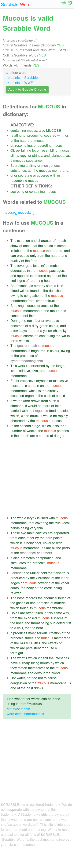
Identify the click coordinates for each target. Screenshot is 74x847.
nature (25, 140)
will (22, 290)
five (48, 320)
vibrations (43, 577)
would (32, 405)
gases (20, 602)
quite (50, 647)
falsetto (59, 572)
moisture (17, 385)
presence (27, 355)
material (60, 602)
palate (58, 537)
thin (40, 527)
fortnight (16, 652)
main (31, 532)
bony (30, 542)
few (16, 330)
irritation (16, 250)
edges (15, 582)
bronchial (39, 562)
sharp (26, 662)
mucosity (26, 212)
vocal (66, 522)
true (58, 522)
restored (40, 275)
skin (35, 370)
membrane (60, 170)
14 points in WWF (19, 82)
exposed (30, 618)
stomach (16, 405)
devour (39, 673)
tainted (15, 410)
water (17, 400)
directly (52, 390)
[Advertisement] (37, 476)
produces (20, 633)
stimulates (18, 562)
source (44, 435)
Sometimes (19, 285)
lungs (60, 365)
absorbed (17, 420)
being (25, 527)
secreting (45, 145)
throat (35, 622)
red (43, 350)
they (13, 667)
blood (14, 290)
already (39, 285)
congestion (32, 295)
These (15, 532)
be (27, 290)
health (48, 280)
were (26, 400)
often (30, 612)
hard (49, 537)
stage (36, 425)
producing (34, 135)
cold (62, 395)
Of (12, 150)
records (31, 597)
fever (21, 265)
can (13, 255)
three (14, 340)
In (11, 425)
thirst (32, 315)
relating (16, 135)
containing (18, 130)
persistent (33, 647)
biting (35, 662)
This (13, 365)
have (14, 662)
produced (17, 577)
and (47, 155)
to (24, 135)
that (34, 245)
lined (44, 517)
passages (56, 270)
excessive (27, 380)
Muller (34, 572)
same (58, 612)
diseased (17, 395)
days (55, 320)
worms (22, 658)
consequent (19, 315)
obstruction (51, 300)
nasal (24, 643)
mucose (10, 212)
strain (35, 385)
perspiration (45, 557)
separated (61, 532)
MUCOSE (53, 130)
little (60, 285)
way (66, 612)
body (30, 587)
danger (59, 435)
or (66, 135)
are (32, 435)
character (45, 240)
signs (21, 280)
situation (23, 240)
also (42, 130)
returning (36, 280)
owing (14, 295)
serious (42, 633)
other (30, 537)
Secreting (17, 165)
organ (29, 395)
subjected (57, 622)
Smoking (17, 305)
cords (14, 587)
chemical (50, 597)
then (28, 627)
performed (37, 365)
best (30, 687)
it (60, 320)
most (32, 633)
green (43, 325)
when (25, 415)
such (52, 400)
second (25, 425)
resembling (23, 145)
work (21, 365)
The (13, 240)
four (37, 320)
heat (39, 627)
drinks (38, 687)
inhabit (43, 658)
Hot (13, 677)
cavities (41, 532)
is (55, 245)
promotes (27, 557)
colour (53, 325)
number (16, 430)
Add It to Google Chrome (27, 89)
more (31, 330)
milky (62, 330)
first (13, 280)
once (27, 245)
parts (66, 547)
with (60, 135)
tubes (29, 637)
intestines (62, 658)
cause (48, 245)
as (68, 155)
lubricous (57, 155)
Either (14, 380)
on (42, 385)
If (11, 400)
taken (39, 612)
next (30, 320)
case (47, 395)
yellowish (50, 330)
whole (21, 517)
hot (40, 677)
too (34, 677)
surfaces (55, 420)
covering (41, 522)
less (36, 265)
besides (63, 410)
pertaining (23, 150)
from (40, 255)
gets (29, 265)
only (33, 255)
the (16, 140)
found (34, 290)
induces (30, 305)
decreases (18, 270)
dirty (35, 325)
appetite (23, 275)
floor (38, 542)
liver (38, 300)
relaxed (15, 593)
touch (62, 597)
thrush (61, 240)
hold (43, 572)
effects (53, 643)
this (50, 612)
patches (63, 430)
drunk (34, 415)
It (11, 557)
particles (43, 602)
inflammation (51, 265)
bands (15, 527)
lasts (55, 425)
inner (64, 577)
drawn (35, 400)
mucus (32, 130)
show (14, 245)
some (61, 245)
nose (21, 597)
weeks (24, 340)
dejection (56, 290)
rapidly (63, 415)
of (11, 140)
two (63, 335)
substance (34, 160)
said (49, 285)
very (33, 527)
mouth (55, 310)
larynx (31, 517)
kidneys (24, 370)
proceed (23, 255)
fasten (22, 667)
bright (35, 350)
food (34, 260)
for (58, 335)
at (20, 245)
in (28, 270)
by (48, 365)
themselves (36, 667)
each (22, 537)
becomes (17, 325)
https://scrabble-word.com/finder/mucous (25, 711)
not (29, 677)
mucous (19, 160)
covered (50, 135)
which (33, 390)
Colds (14, 612)
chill (20, 627)
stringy (37, 155)
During (15, 320)
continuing (47, 335)
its (31, 607)
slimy (14, 155)
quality (15, 260)
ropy (23, 155)
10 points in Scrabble (22, 77)
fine (33, 602)
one (54, 275)
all (53, 547)
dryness (43, 305)
